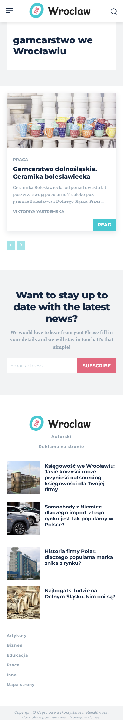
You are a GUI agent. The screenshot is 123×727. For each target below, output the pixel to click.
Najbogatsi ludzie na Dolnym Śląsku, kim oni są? (80, 593)
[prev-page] (11, 245)
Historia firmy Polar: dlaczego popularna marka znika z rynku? (79, 557)
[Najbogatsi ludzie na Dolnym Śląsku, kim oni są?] (23, 602)
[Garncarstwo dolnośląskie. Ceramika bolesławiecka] (61, 120)
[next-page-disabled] (21, 245)
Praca (20, 160)
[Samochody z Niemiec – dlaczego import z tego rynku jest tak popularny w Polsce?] (23, 518)
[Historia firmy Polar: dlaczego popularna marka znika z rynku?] (23, 563)
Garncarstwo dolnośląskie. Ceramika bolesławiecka (55, 172)
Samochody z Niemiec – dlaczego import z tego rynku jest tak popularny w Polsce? (79, 515)
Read (105, 225)
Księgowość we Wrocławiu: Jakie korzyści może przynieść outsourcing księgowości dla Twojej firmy (80, 477)
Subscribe (97, 366)
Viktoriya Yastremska (38, 211)
